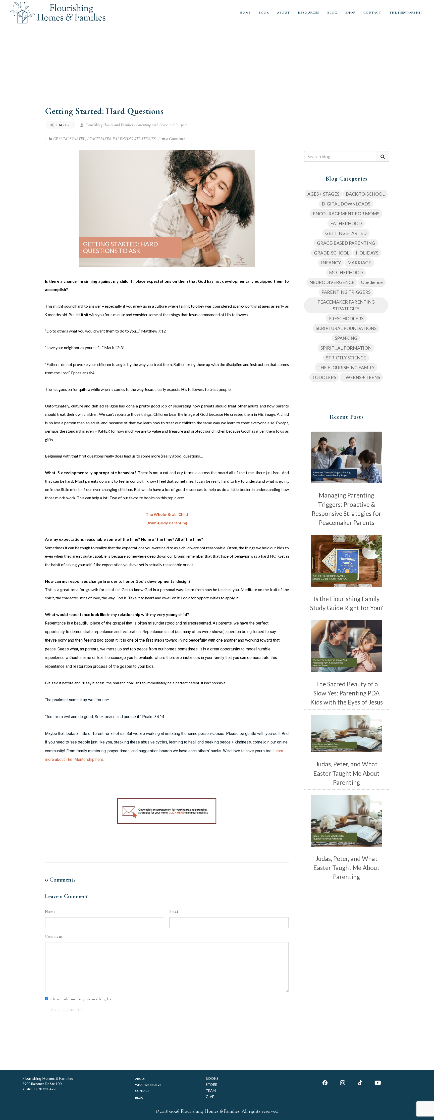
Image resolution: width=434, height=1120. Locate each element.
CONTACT (372, 13)
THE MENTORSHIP (406, 13)
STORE (211, 1084)
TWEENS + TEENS (361, 377)
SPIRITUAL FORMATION (345, 348)
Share (61, 125)
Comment (54, 936)
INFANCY (331, 262)
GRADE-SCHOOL (331, 253)
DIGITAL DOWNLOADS (346, 203)
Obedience (372, 282)
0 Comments (175, 138)
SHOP (350, 13)
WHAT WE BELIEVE (148, 1085)
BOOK (264, 13)
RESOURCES (308, 13)
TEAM (211, 1090)
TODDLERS (324, 377)
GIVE (210, 1096)
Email (174, 911)
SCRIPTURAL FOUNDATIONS (346, 328)
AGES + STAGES (323, 194)
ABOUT (283, 13)
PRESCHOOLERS (346, 318)
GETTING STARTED (69, 138)
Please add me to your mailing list (81, 999)
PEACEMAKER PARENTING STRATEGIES (121, 138)
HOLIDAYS (367, 253)
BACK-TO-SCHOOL (365, 194)
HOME (245, 13)
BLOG (332, 13)
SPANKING (346, 338)
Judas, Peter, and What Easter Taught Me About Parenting (346, 773)
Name (50, 911)
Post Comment (66, 1009)
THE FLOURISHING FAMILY (345, 367)
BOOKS (212, 1078)
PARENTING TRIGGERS (345, 292)
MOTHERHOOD (346, 272)
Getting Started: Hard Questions (104, 111)
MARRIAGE (359, 262)
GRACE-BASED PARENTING (346, 243)
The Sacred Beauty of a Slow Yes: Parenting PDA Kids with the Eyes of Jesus (346, 693)
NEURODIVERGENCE (331, 282)
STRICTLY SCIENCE (346, 357)
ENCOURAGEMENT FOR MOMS (346, 213)
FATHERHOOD (346, 223)
